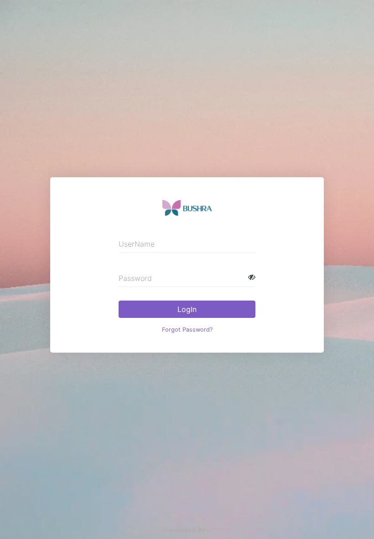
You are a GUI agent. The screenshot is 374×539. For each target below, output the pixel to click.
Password (135, 278)
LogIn (187, 309)
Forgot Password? (187, 329)
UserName (137, 243)
